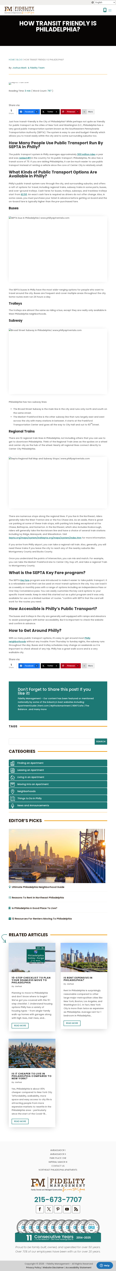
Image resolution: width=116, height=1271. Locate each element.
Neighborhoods (26, 791)
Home (12, 59)
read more (20, 1025)
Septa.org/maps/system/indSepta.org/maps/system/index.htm (45, 537)
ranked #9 (25, 157)
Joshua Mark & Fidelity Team (28, 67)
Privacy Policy (33, 1267)
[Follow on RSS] (76, 1209)
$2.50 (24, 194)
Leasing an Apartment (30, 770)
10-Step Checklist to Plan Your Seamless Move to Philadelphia (31, 980)
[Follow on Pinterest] (58, 1209)
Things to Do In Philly (29, 798)
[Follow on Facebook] (40, 1209)
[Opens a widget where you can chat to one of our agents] (104, 1265)
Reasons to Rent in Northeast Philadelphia (38, 897)
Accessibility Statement (78, 1267)
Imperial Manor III (58, 1161)
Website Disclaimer (53, 1267)
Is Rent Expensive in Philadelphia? (78, 979)
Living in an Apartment (30, 777)
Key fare (24, 580)
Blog (19, 59)
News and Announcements (33, 805)
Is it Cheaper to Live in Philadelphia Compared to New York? (32, 1076)
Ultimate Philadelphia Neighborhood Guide (38, 887)
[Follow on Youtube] (67, 1209)
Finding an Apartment (30, 763)
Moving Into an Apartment (33, 784)
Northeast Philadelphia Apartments (58, 1169)
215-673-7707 (58, 1199)
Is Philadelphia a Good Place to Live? (34, 908)
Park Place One (58, 1158)
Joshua (18, 986)
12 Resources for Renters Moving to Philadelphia (42, 918)
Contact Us (57, 1165)
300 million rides (86, 154)
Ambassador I (58, 1150)
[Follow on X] (49, 1209)
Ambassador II (58, 1154)
